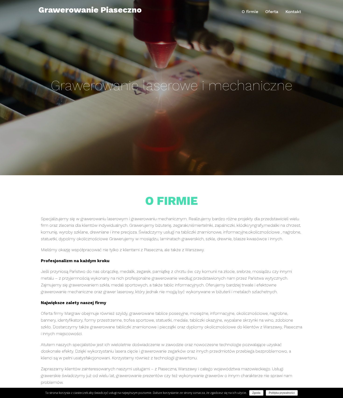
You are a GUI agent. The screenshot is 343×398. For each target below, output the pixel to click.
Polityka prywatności (282, 393)
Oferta (271, 11)
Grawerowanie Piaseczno (90, 10)
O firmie (250, 11)
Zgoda (256, 393)
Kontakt (293, 11)
